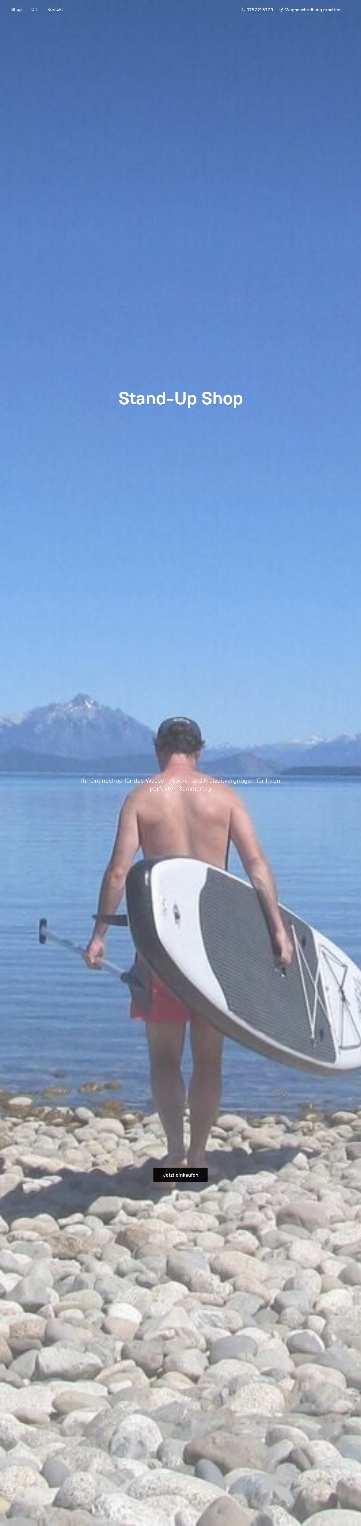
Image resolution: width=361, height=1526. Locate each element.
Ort (34, 9)
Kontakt (55, 9)
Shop (16, 9)
